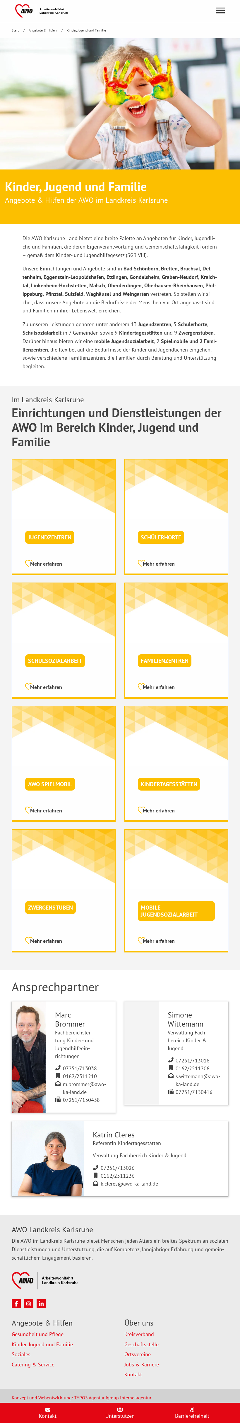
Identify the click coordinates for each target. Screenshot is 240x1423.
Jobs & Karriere (141, 1364)
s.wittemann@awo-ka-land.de (198, 1080)
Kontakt (133, 1374)
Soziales (21, 1354)
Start (16, 30)
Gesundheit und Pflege (38, 1334)
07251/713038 (80, 1068)
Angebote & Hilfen (43, 30)
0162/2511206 (193, 1068)
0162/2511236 (118, 1175)
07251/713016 (193, 1060)
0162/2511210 (80, 1076)
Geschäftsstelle (141, 1344)
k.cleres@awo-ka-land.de (129, 1183)
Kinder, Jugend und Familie (86, 30)
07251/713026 (118, 1168)
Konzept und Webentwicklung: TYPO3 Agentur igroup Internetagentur (81, 1398)
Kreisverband (139, 1334)
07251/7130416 (194, 1092)
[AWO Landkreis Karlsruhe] (41, 10)
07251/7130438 (81, 1100)
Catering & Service (33, 1364)
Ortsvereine (137, 1354)
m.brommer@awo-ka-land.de (84, 1088)
